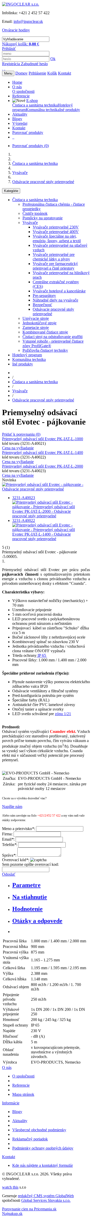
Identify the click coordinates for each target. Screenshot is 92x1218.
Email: (8, 839)
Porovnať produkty (30, 146)
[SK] (2, 68)
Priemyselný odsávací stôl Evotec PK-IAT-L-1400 (42, 452)
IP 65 (42, 655)
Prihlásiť (9, 48)
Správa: (9, 855)
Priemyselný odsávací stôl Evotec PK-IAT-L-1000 (42, 439)
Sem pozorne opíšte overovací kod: (30, 864)
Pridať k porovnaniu (21, 434)
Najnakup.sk (12, 1213)
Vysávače (20, 172)
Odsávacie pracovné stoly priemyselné (43, 182)
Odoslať (8, 874)
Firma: (7, 834)
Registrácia (11, 64)
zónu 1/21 (63, 714)
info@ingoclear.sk (28, 21)
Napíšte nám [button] (12, 806)
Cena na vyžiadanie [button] (18, 448)
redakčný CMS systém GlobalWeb (46, 1196)
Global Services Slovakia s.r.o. (46, 1200)
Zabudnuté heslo (34, 64)
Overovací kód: (15, 860)
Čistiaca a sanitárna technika (35, 163)
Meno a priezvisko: (18, 828)
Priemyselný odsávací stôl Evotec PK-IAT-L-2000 (42, 466)
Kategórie (11, 191)
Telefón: (9, 844)
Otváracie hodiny (16, 30)
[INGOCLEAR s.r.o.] (20, 4)
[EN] (4, 68)
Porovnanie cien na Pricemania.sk (29, 1209)
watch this (10, 1187)
